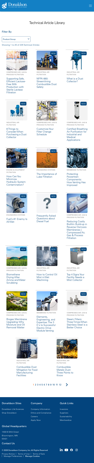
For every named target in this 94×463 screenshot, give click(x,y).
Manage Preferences (13, 456)
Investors (64, 409)
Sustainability (66, 416)
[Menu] (90, 5)
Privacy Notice (8, 454)
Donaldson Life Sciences (13, 409)
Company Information (40, 409)
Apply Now (36, 420)
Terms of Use (24, 454)
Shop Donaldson (9, 413)
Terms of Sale (39, 454)
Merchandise (65, 420)
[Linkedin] (62, 453)
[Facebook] (72, 453)
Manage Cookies (32, 456)
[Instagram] (77, 453)
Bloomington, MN (10, 435)
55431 (4, 439)
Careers (34, 416)
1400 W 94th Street (10, 432)
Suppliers (64, 413)
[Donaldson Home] (44, 5)
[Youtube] (67, 453)
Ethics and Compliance (41, 413)
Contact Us (8, 443)
